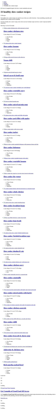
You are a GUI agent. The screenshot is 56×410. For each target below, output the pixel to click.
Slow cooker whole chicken (14, 192)
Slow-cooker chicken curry (14, 265)
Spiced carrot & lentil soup (14, 75)
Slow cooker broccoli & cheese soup (17, 336)
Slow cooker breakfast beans (14, 206)
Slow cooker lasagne (11, 46)
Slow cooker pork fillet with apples (16, 118)
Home (5, 1)
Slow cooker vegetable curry (14, 91)
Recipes (5, 3)
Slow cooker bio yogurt (12, 177)
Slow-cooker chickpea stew (14, 31)
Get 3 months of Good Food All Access (15, 391)
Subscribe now (4, 398)
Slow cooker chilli (10, 322)
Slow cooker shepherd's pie (14, 251)
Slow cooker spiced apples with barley (18, 293)
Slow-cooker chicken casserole (15, 308)
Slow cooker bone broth (12, 221)
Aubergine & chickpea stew (14, 350)
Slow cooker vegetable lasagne (15, 161)
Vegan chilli (8, 60)
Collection (6, 4)
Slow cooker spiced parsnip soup (16, 105)
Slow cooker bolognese (12, 147)
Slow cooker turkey (11, 132)
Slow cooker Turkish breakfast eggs (17, 236)
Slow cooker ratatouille (12, 278)
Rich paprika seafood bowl (13, 365)
